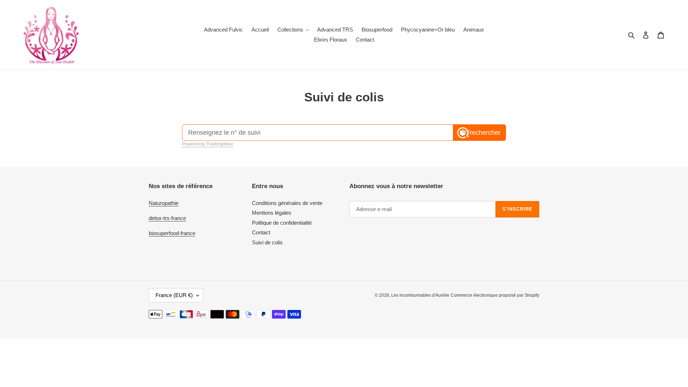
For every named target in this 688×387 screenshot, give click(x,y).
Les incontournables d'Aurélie (420, 295)
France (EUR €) (174, 295)
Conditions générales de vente (287, 203)
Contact (261, 232)
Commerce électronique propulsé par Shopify (495, 295)
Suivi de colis (267, 242)
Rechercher (484, 132)
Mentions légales (271, 213)
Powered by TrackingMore (207, 144)
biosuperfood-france (172, 233)
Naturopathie (163, 203)
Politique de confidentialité (282, 223)
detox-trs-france (167, 218)
